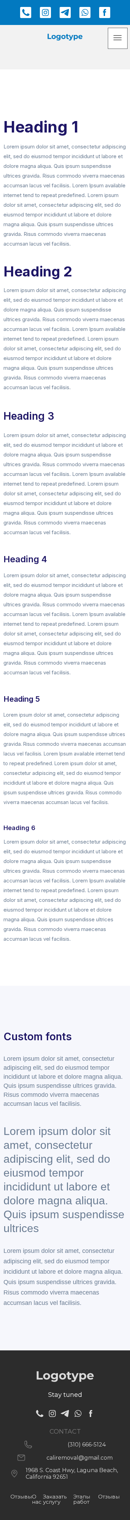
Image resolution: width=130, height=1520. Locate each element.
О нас (37, 1499)
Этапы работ (81, 1499)
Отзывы (109, 1496)
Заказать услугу (55, 1499)
